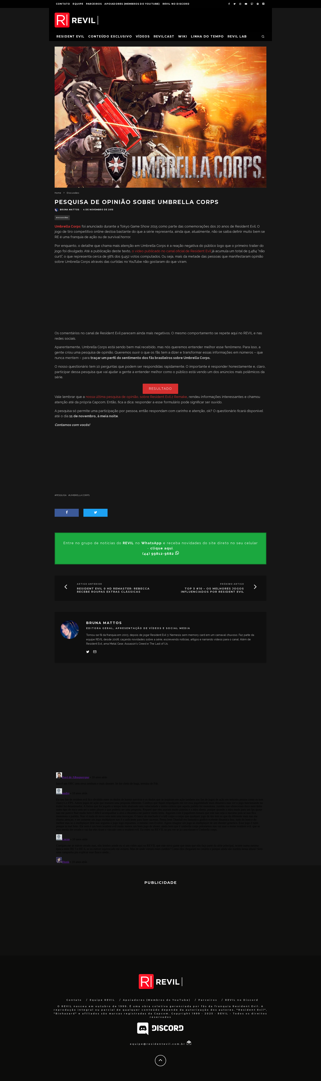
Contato (63, 3)
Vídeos (143, 36)
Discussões (62, 217)
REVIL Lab (237, 36)
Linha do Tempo (207, 36)
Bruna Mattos (69, 209)
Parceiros (94, 3)
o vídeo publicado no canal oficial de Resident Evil (171, 251)
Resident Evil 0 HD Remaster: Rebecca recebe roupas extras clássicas (113, 590)
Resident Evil (70, 36)
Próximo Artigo (232, 584)
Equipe (78, 3)
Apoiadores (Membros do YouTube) (132, 3)
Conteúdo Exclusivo (110, 36)
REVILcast (164, 36)
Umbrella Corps (80, 495)
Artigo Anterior (89, 584)
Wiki (182, 36)
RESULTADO (160, 389)
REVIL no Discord (176, 3)
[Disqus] (160, 720)
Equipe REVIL (102, 1000)
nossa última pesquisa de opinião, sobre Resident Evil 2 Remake (136, 397)
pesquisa (61, 495)
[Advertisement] (160, 298)
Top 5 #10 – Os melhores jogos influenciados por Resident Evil (212, 590)
